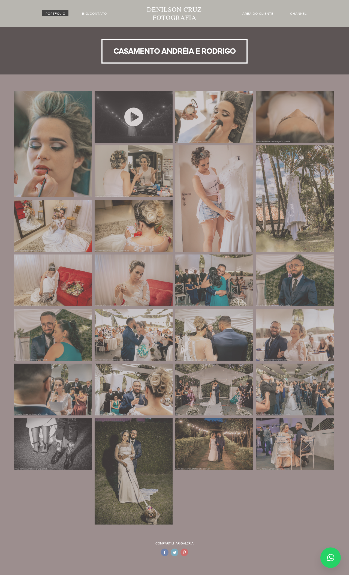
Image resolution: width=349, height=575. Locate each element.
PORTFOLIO (55, 14)
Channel (298, 14)
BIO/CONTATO (94, 14)
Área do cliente (257, 14)
